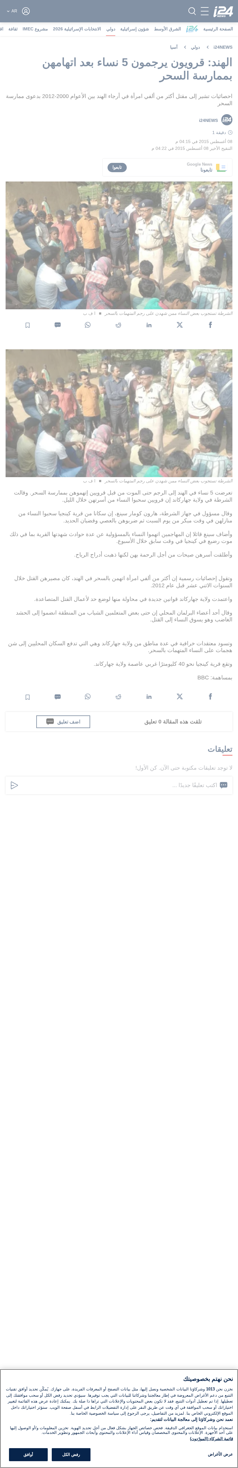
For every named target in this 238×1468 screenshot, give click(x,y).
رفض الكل (71, 1454)
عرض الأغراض (220, 1454)
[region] (119, 1418)
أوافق (28, 1454)
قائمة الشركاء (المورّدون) (211, 1438)
